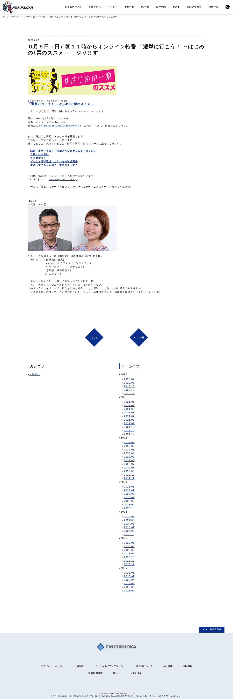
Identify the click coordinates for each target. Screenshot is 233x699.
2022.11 (129, 474)
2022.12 (129, 478)
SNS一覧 (213, 6)
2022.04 (129, 453)
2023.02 (129, 490)
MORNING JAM (17, 17)
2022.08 (129, 467)
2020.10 (129, 386)
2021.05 (129, 409)
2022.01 (129, 442)
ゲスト (176, 6)
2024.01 (129, 516)
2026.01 (129, 572)
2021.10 (129, 427)
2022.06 (129, 460)
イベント (113, 6)
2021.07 (129, 416)
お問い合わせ (194, 6)
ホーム (5, 17)
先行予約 (161, 6)
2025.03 (129, 546)
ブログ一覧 (30, 17)
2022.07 (129, 464)
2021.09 (129, 423)
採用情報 (187, 666)
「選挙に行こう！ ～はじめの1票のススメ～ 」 (63, 104)
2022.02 (129, 446)
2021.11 (129, 430)
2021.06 (129, 412)
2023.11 (129, 508)
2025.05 (129, 550)
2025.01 (129, 542)
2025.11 (129, 560)
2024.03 (129, 520)
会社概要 (167, 666)
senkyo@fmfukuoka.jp (63, 179)
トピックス (95, 6)
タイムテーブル (73, 6)
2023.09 (129, 504)
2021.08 (129, 419)
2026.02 (129, 576)
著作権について (144, 666)
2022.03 (129, 449)
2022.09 (129, 471)
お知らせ (34, 374)
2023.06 (129, 493)
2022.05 (129, 456)
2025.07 (129, 553)
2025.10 (129, 557)
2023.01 (129, 486)
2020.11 (129, 390)
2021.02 (129, 405)
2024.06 (129, 523)
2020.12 (129, 393)
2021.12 (129, 434)
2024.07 (129, 527)
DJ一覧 (145, 6)
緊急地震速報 (95, 673)
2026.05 (129, 583)
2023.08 (129, 501)
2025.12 (129, 564)
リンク (116, 673)
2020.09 (129, 382)
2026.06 (129, 587)
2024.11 (129, 534)
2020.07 (129, 379)
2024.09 (129, 530)
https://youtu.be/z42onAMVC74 (61, 125)
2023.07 (129, 497)
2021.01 (129, 401)
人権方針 (79, 666)
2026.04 (129, 579)
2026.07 (129, 590)
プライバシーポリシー (53, 666)
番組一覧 (129, 6)
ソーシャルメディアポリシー (110, 666)
